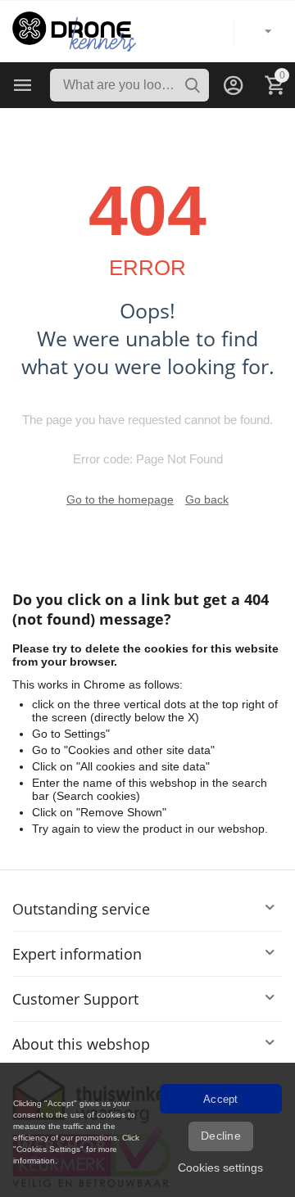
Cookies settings (220, 1167)
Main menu (22, 85)
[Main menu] (23, 85)
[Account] (233, 85)
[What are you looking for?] (192, 85)
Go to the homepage (120, 499)
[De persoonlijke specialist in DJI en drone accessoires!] (74, 30)
